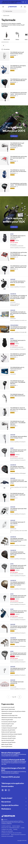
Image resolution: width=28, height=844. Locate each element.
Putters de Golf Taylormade (8, 732)
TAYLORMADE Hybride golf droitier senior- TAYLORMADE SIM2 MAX (17, 382)
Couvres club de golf (6, 725)
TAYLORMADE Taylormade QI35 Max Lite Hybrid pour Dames (18, 596)
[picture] (4, 56)
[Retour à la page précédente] (8, 697)
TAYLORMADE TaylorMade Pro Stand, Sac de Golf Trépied (18, 281)
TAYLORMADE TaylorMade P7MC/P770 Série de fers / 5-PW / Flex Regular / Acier (18, 540)
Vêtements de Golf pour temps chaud (11, 717)
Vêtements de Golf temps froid (9, 715)
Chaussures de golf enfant (8, 730)
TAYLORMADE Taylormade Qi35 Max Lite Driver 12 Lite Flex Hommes (18, 451)
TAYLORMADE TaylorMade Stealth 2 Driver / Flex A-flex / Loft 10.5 (18, 468)
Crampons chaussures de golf (9, 727)
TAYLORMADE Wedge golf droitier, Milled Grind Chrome (17, 395)
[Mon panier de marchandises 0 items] (25, 6)
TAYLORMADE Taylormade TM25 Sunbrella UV (18, 509)
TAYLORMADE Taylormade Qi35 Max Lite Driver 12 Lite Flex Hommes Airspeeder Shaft (18, 567)
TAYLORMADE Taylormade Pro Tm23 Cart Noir (18, 341)
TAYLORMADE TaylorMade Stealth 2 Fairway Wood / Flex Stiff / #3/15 (17, 553)
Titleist (17, 39)
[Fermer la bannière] (25, 2)
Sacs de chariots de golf (7, 740)
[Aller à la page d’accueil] (12, 6)
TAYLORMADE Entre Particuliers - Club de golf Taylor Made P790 (18, 327)
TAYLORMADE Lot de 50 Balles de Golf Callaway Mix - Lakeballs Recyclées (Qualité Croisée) (18, 297)
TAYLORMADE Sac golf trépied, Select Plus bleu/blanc (18, 66)
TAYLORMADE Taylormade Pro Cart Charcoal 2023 (18, 236)
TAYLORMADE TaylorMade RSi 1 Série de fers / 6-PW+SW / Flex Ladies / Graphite (18, 641)
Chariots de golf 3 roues (7, 723)
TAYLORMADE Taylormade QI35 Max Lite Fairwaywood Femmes (18, 653)
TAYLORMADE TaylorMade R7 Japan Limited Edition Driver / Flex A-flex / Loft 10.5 (17, 584)
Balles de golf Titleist (6, 744)
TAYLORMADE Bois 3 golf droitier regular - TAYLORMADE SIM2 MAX (18, 184)
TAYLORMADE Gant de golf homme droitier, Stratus (17, 53)
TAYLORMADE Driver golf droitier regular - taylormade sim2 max (18, 93)
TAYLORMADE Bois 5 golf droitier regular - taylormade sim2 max (18, 266)
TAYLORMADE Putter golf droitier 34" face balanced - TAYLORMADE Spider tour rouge (18, 254)
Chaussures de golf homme (8, 736)
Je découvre (14, 136)
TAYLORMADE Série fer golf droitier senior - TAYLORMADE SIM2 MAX (18, 423)
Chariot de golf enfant (7, 719)
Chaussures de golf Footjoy (8, 738)
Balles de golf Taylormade (8, 709)
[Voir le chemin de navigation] (2, 15)
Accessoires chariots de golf (8, 721)
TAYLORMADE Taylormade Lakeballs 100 (17, 682)
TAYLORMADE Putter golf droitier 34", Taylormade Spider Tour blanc (18, 158)
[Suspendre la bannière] (23, 2)
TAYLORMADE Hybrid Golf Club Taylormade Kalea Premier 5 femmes (18, 670)
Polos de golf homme (6, 746)
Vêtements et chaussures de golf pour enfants (13, 711)
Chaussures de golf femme (8, 742)
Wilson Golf (7, 39)
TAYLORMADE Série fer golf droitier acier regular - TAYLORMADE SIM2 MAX (17, 144)
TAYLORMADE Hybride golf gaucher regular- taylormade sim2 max (17, 495)
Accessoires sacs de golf (7, 707)
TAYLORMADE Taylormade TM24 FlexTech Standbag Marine (18, 611)
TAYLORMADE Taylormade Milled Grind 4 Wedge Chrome (18, 437)
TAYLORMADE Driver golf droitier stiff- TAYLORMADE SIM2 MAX (18, 80)
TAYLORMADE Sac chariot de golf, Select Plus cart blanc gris (18, 408)
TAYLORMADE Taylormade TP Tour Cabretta (17, 522)
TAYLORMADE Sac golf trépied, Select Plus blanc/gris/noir (18, 354)
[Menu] (3, 6)
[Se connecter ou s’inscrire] (21, 6)
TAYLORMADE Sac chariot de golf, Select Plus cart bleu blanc (18, 170)
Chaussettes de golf (6, 713)
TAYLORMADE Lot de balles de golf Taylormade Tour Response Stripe (18, 313)
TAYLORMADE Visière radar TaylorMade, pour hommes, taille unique (18, 481)
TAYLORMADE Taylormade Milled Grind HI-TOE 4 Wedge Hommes (18, 627)
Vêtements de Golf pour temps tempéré (11, 734)
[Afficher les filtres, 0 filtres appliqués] (3, 45)
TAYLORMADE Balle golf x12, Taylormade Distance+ (17, 368)
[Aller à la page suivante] (19, 697)
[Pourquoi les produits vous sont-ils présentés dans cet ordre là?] (2, 49)
